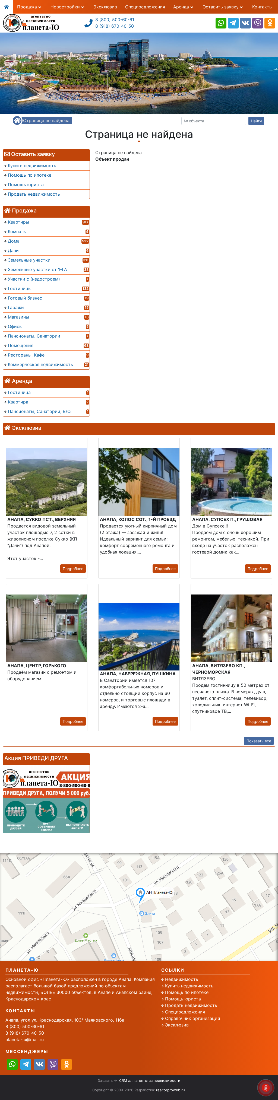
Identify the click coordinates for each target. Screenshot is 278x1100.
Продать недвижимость (191, 1005)
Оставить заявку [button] (221, 6)
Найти (256, 121)
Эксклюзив (105, 6)
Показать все (259, 741)
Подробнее (73, 568)
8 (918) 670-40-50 (114, 26)
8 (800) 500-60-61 (114, 19)
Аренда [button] (181, 6)
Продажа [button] (27, 6)
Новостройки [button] (65, 6)
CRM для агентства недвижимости (149, 1080)
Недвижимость (181, 979)
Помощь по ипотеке (186, 992)
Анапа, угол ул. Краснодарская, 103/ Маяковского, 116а (64, 1020)
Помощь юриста (183, 999)
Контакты (262, 6)
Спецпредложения (145, 6)
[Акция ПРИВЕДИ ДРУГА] (46, 799)
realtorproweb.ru (170, 1090)
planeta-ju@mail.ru (24, 1039)
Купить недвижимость (189, 985)
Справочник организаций (192, 1018)
